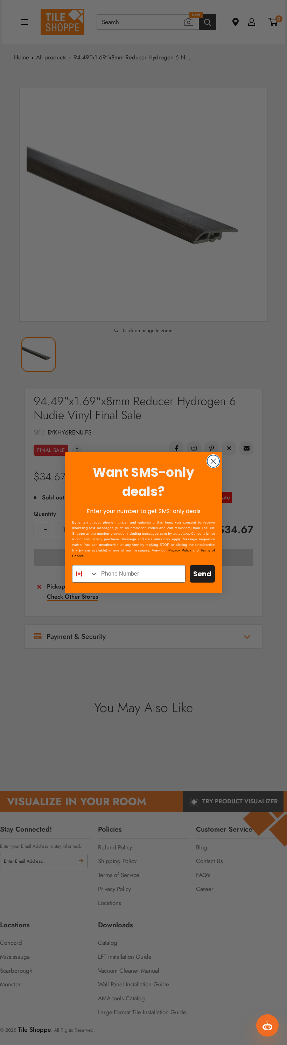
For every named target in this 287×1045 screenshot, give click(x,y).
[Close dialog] (213, 461)
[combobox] (85, 573)
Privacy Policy (179, 550)
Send (202, 574)
